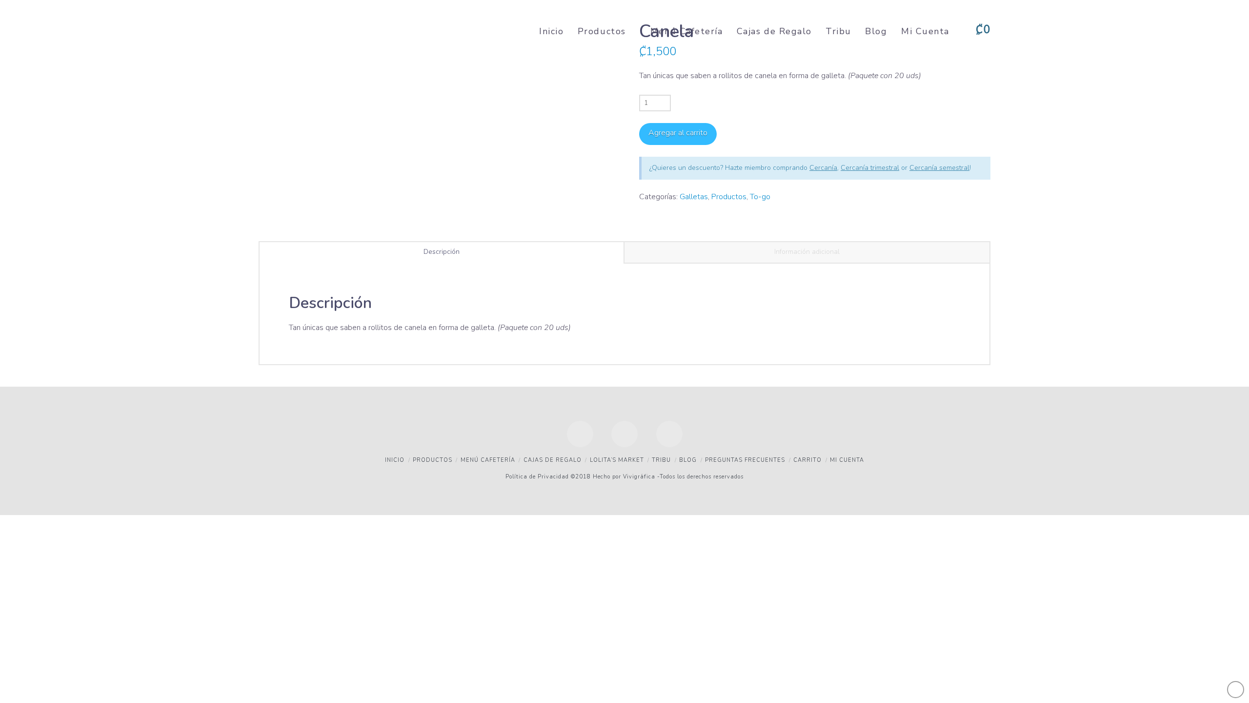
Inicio (394, 460)
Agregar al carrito (677, 132)
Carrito (807, 460)
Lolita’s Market (617, 460)
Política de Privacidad (537, 476)
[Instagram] (669, 434)
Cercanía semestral (939, 167)
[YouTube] (624, 434)
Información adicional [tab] (807, 251)
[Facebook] (580, 434)
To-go (760, 196)
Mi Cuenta (847, 460)
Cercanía (823, 167)
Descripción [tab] (441, 251)
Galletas (694, 196)
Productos (728, 196)
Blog (688, 460)
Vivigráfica (638, 476)
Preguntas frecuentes (745, 460)
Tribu (661, 460)
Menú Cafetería (488, 460)
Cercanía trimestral (870, 167)
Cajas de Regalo (553, 460)
